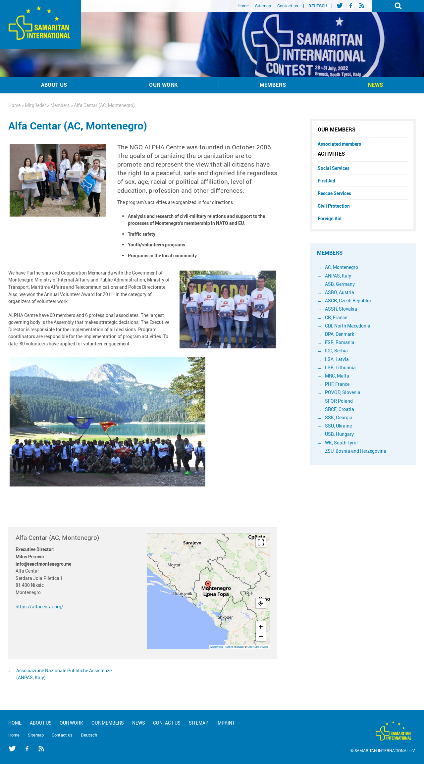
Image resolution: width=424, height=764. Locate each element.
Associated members (339, 144)
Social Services (333, 168)
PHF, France (337, 384)
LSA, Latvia (337, 359)
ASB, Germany (340, 284)
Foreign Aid (330, 218)
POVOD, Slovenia (342, 392)
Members (273, 84)
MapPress (216, 646)
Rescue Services (334, 193)
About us (54, 84)
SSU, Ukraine (338, 426)
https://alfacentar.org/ (39, 606)
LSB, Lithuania (340, 367)
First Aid (326, 181)
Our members (336, 129)
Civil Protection (334, 206)
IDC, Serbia (336, 350)
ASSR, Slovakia (341, 309)
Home (243, 6)
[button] (208, 586)
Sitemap (263, 6)
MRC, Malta (337, 376)
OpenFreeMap (234, 646)
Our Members (107, 723)
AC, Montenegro (341, 267)
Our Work (163, 84)
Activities (331, 153)
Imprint (225, 723)
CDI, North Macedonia (347, 326)
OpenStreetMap (257, 646)
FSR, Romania (339, 342)
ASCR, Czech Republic (348, 300)
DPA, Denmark (339, 334)
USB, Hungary (339, 434)
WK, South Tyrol (341, 442)
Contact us (287, 6)
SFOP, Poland (339, 401)
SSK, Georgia (338, 417)
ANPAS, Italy (338, 276)
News (375, 84)
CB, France (336, 317)
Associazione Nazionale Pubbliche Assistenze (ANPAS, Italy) (64, 674)
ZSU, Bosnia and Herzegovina (355, 451)
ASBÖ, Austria (339, 292)
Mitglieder (35, 105)
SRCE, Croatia (339, 409)
